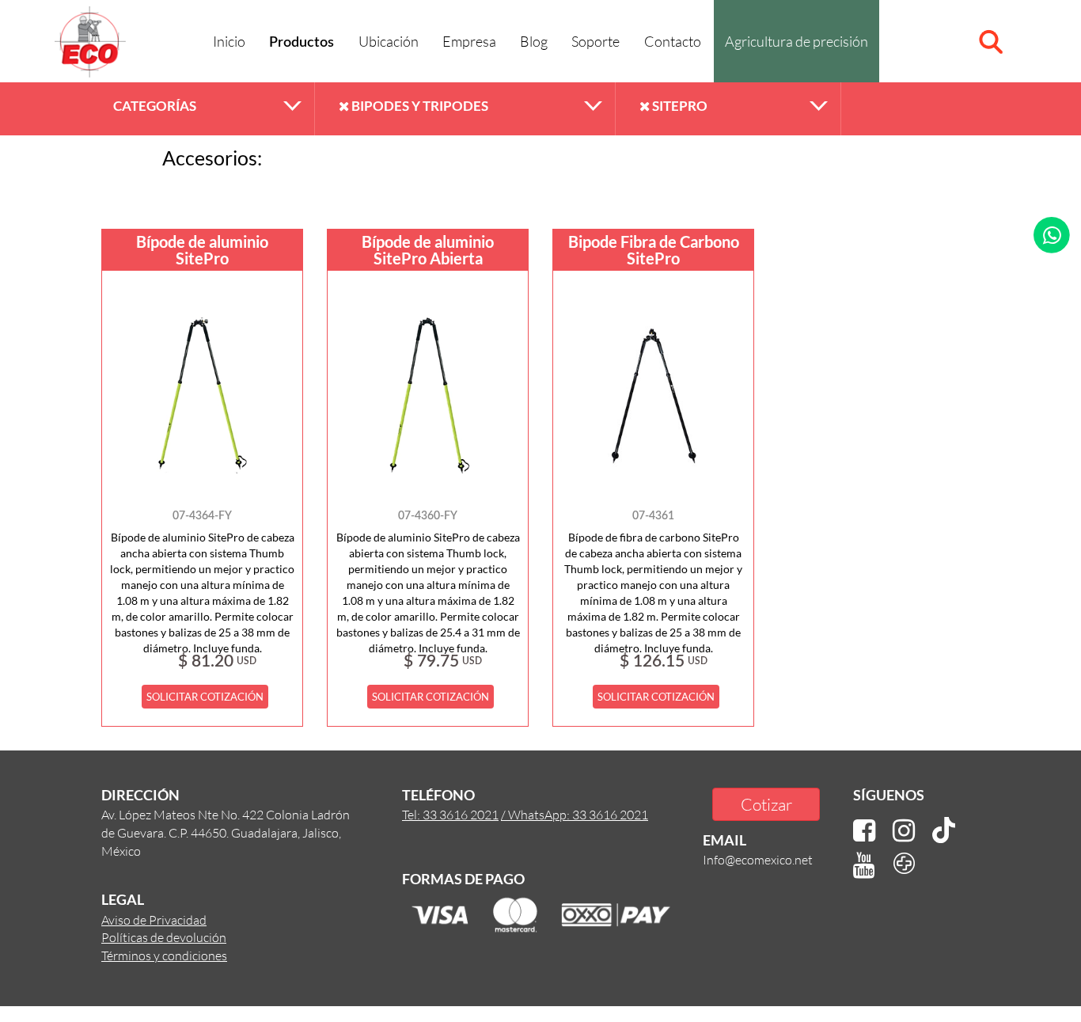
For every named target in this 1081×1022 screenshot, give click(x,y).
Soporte (595, 41)
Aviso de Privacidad (154, 919)
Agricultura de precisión (796, 41)
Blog (534, 41)
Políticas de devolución (163, 936)
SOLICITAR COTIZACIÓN (205, 696)
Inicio (229, 41)
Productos (301, 43)
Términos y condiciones (164, 955)
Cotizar (766, 804)
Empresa (469, 41)
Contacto (672, 41)
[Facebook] (864, 831)
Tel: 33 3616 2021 (450, 814)
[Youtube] (864, 866)
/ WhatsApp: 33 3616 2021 (574, 814)
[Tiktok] (943, 831)
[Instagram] (904, 831)
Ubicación (388, 41)
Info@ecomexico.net (758, 859)
